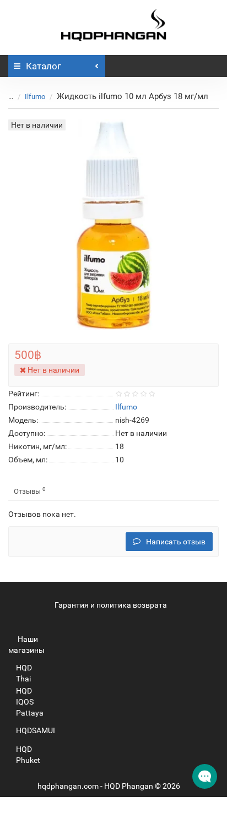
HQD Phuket (28, 755)
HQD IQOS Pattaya (30, 701)
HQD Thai (24, 673)
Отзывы (30, 490)
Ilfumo (35, 96)
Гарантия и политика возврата (111, 605)
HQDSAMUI (35, 730)
